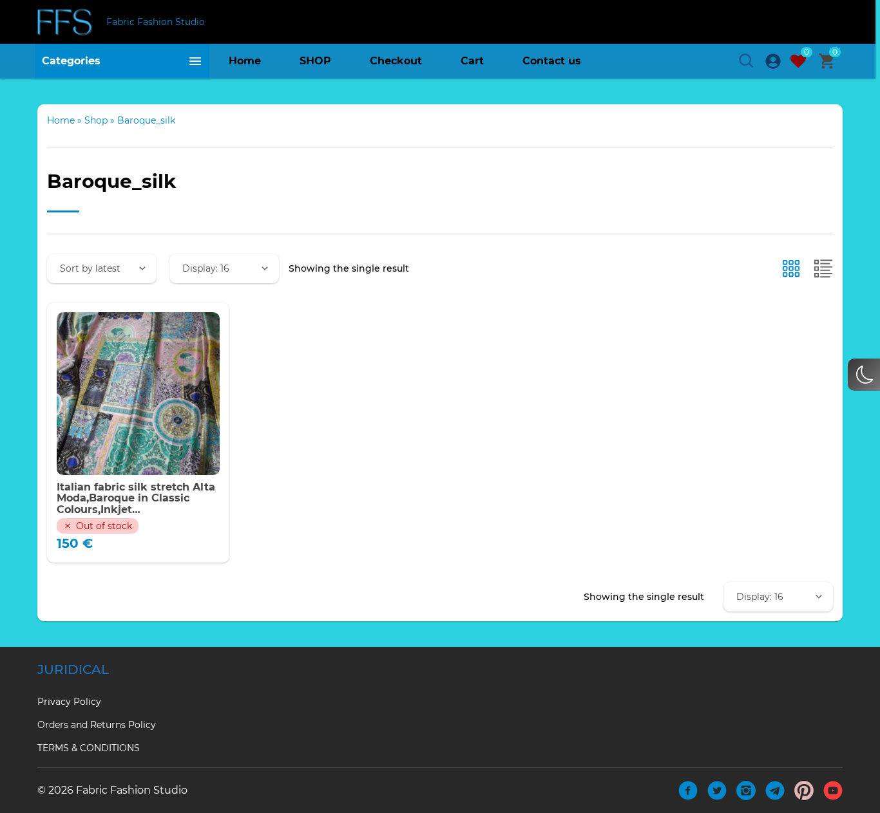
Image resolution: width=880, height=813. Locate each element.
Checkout (396, 61)
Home (245, 61)
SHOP (315, 61)
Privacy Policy (69, 701)
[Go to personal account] (773, 61)
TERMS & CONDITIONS (88, 748)
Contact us (551, 61)
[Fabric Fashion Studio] (66, 21)
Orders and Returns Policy (96, 725)
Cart (472, 61)
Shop (96, 120)
